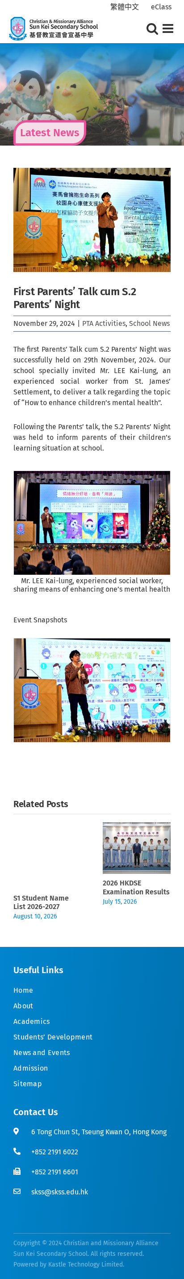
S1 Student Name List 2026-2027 (41, 902)
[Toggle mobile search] (152, 28)
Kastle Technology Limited (85, 1264)
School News (149, 323)
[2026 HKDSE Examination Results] (137, 826)
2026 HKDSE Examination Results (136, 887)
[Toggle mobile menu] (169, 28)
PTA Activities (103, 323)
